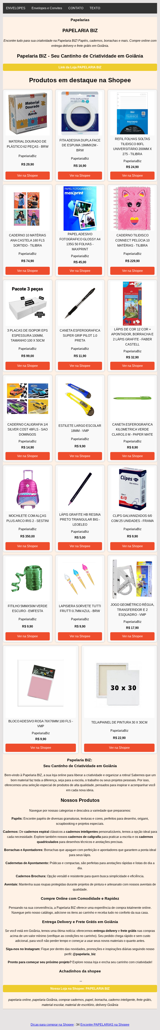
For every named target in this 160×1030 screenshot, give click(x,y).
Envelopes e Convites (47, 8)
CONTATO (75, 8)
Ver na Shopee (27, 175)
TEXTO (95, 8)
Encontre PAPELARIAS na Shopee (104, 1024)
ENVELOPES (15, 8)
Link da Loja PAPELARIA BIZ (80, 67)
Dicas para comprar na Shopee (52, 1024)
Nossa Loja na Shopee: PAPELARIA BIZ (80, 988)
